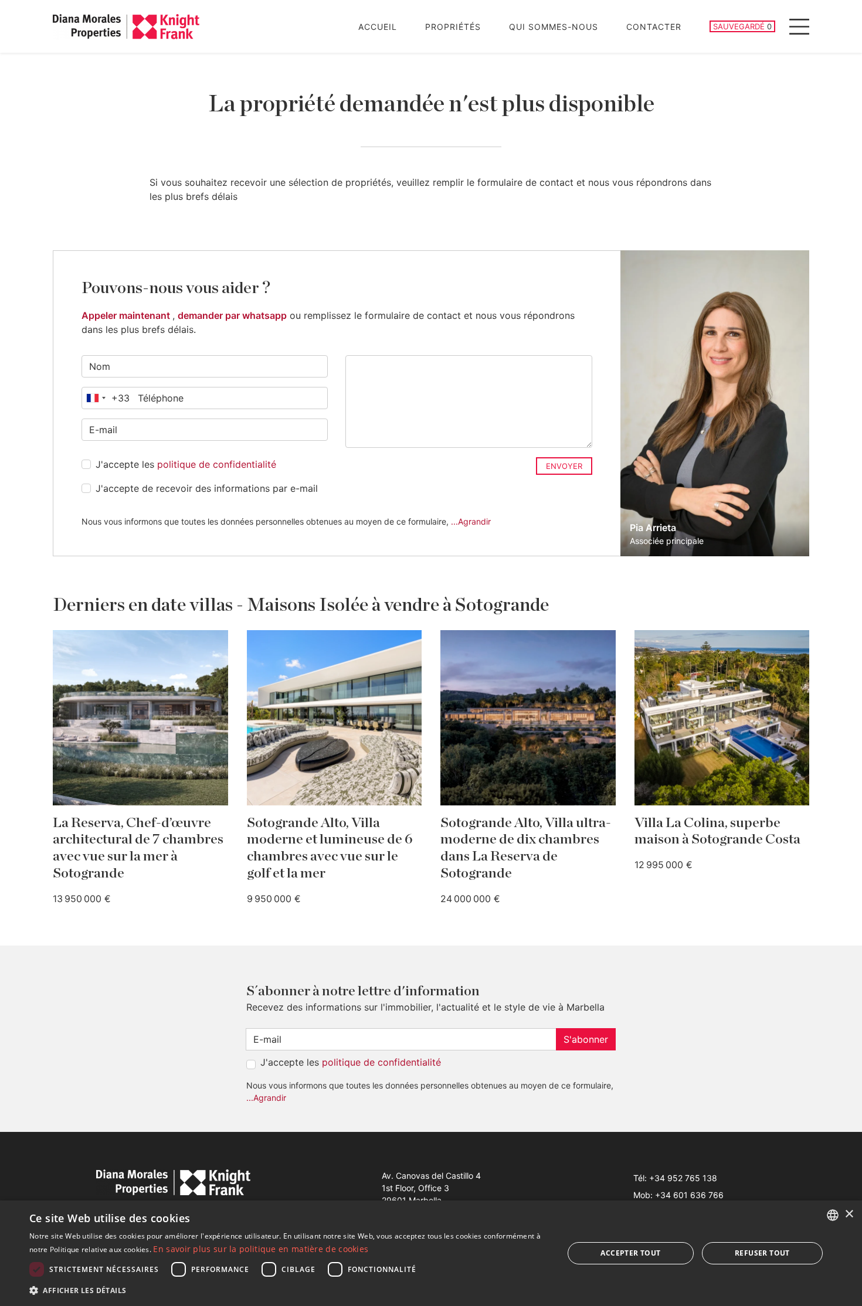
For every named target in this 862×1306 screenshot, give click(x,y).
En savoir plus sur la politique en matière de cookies (260, 1248)
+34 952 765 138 (683, 1178)
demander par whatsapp (232, 315)
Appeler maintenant (127, 315)
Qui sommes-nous (553, 27)
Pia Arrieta (653, 527)
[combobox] (106, 398)
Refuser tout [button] (762, 1253)
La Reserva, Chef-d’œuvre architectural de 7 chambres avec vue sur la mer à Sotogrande (138, 848)
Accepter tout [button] (630, 1253)
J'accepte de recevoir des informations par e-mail (207, 488)
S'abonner (586, 1039)
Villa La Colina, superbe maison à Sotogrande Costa (717, 831)
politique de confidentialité (216, 464)
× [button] (848, 1214)
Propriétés (453, 27)
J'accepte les (186, 464)
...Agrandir (471, 521)
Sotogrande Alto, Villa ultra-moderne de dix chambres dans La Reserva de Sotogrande (525, 848)
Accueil (377, 27)
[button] (288, 1290)
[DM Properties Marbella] (126, 26)
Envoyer (564, 466)
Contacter (653, 27)
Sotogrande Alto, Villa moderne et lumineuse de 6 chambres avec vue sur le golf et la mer (330, 848)
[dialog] (431, 1253)
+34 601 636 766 (689, 1195)
